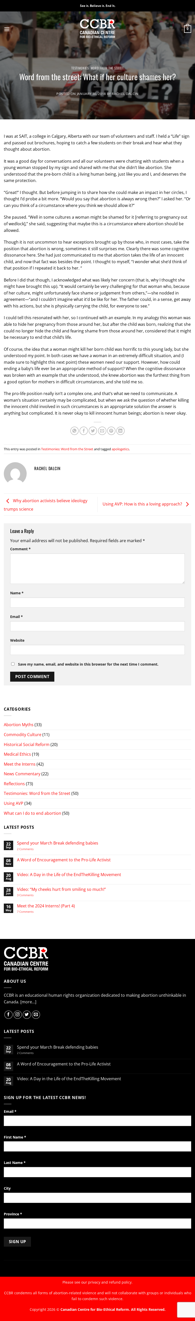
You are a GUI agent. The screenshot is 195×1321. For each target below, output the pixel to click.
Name (17, 593)
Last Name (15, 1162)
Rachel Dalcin (125, 93)
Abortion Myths (19, 724)
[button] (7, 29)
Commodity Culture (22, 734)
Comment (20, 548)
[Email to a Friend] (102, 431)
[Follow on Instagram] (17, 1014)
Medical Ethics (17, 754)
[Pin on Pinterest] (111, 431)
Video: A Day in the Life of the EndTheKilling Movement (69, 874)
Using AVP (13, 803)
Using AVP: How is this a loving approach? (143, 504)
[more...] (28, 1002)
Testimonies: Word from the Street (97, 68)
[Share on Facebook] (83, 431)
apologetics (120, 449)
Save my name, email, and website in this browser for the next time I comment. (88, 664)
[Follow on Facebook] (8, 1014)
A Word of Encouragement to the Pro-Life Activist (64, 860)
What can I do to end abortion (32, 813)
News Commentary (22, 774)
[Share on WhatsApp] (74, 431)
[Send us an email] (36, 1014)
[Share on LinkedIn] (120, 431)
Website (17, 640)
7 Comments (30, 911)
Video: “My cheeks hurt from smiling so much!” (61, 889)
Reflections (14, 783)
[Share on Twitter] (93, 431)
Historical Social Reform (27, 744)
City (7, 1188)
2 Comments (32, 849)
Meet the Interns (20, 764)
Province (13, 1214)
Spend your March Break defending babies (57, 843)
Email (16, 616)
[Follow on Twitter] (27, 1014)
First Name (15, 1137)
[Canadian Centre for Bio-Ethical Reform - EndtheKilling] (98, 29)
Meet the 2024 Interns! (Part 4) (46, 906)
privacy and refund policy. (110, 1282)
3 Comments (30, 895)
